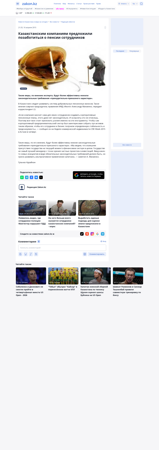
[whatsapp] (22, 177)
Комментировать (97, 254)
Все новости (54, 22)
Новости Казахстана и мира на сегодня (33, 22)
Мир (64, 4)
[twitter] (41, 177)
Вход (104, 241)
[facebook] (31, 177)
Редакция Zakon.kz (68, 22)
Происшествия (88, 4)
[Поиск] (141, 4)
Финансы (71, 4)
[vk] (36, 177)
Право (98, 4)
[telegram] (27, 177)
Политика (57, 4)
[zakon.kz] (29, 3)
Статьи (79, 4)
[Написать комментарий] (62, 248)
